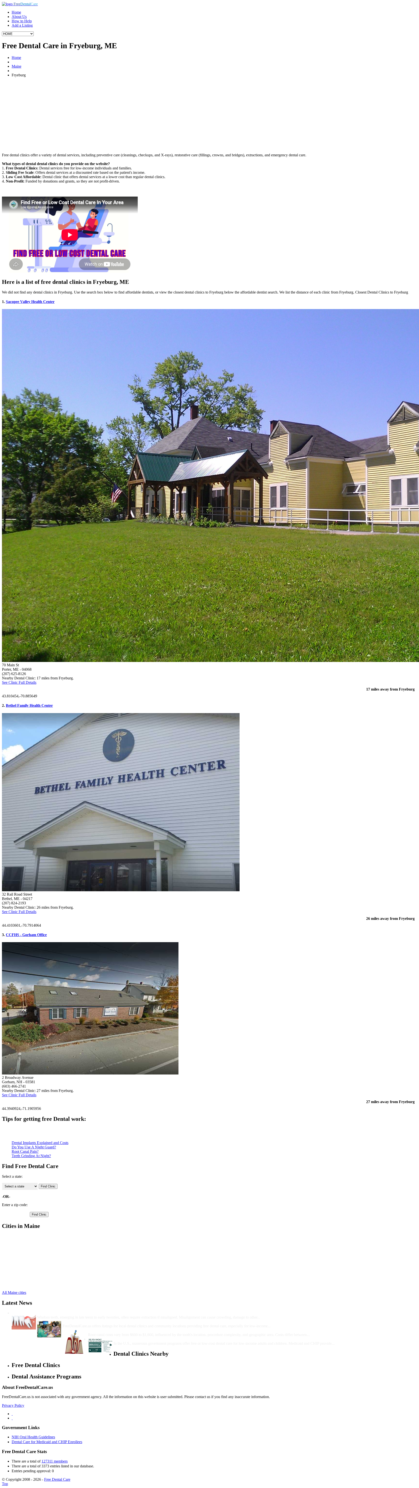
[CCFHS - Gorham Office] (90, 1073)
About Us (19, 17)
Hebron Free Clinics (27, 1267)
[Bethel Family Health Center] (121, 890)
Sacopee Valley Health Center (30, 302)
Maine (16, 66)
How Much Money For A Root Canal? (119, 1330)
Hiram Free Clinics (26, 1271)
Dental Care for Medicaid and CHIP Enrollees (47, 1442)
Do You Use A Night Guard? (34, 1147)
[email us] (12, 1418)
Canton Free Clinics (27, 1249)
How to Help (22, 21)
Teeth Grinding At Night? (31, 1156)
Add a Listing (22, 25)
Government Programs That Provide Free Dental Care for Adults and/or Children (181, 1339)
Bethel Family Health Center (29, 705)
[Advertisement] (209, 115)
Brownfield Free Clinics (30, 1241)
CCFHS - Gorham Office (26, 935)
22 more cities (22, 1284)
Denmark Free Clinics (28, 1254)
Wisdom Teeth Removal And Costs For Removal (77, 1313)
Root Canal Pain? (25, 1151)
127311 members (54, 1461)
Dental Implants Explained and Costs (40, 1143)
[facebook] (12, 1414)
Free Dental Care (57, 1479)
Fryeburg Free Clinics (28, 1262)
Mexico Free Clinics (27, 1280)
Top (5, 1484)
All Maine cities (14, 1292)
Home (16, 12)
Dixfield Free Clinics (28, 1258)
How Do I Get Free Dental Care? (90, 1322)
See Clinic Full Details (19, 682)
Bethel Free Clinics (26, 1236)
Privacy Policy (13, 1405)
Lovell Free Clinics (26, 1275)
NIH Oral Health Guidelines (33, 1437)
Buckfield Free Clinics (29, 1245)
